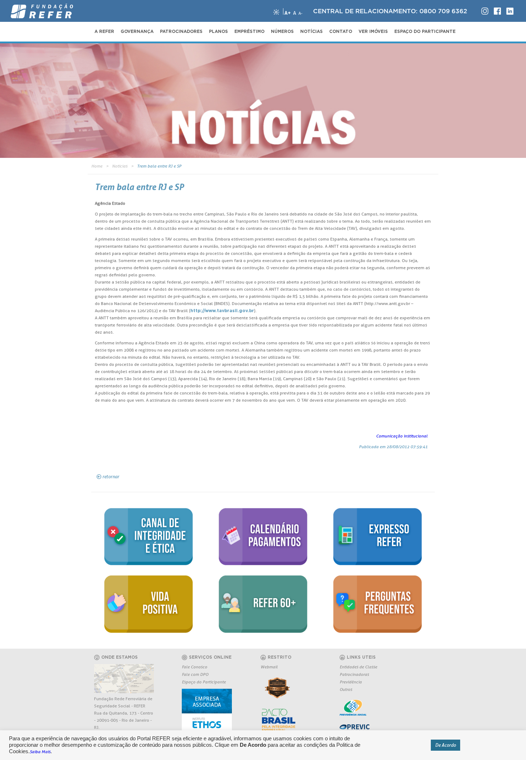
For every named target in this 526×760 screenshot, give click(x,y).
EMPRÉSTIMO (249, 31)
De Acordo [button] (445, 745)
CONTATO (340, 31)
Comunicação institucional (402, 436)
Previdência (351, 681)
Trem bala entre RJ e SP (159, 166)
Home (96, 166)
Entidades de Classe (358, 666)
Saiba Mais (40, 751)
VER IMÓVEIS (373, 31)
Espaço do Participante (204, 681)
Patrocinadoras (354, 674)
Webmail (269, 666)
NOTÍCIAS (311, 31)
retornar (110, 476)
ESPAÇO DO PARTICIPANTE (425, 31)
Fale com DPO (195, 674)
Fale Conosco (194, 666)
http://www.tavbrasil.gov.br (222, 311)
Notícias (119, 166)
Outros (346, 689)
